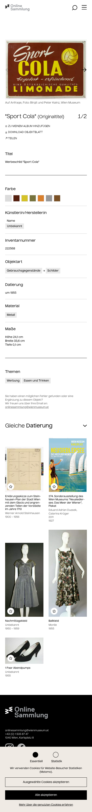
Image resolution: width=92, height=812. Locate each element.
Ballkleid (54, 621)
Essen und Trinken (36, 380)
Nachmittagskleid (16, 621)
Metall (11, 315)
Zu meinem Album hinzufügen (29, 126)
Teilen (12, 138)
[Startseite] (17, 8)
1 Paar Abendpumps (17, 668)
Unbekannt (14, 226)
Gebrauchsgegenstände (23, 270)
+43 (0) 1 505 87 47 (16, 734)
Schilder (53, 270)
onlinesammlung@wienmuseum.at (27, 407)
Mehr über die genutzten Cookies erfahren (46, 804)
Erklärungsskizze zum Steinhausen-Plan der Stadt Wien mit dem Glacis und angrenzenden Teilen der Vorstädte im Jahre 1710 (23, 503)
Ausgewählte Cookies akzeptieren (46, 782)
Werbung (13, 380)
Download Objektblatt (25, 132)
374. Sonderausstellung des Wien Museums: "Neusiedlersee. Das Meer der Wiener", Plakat (67, 501)
